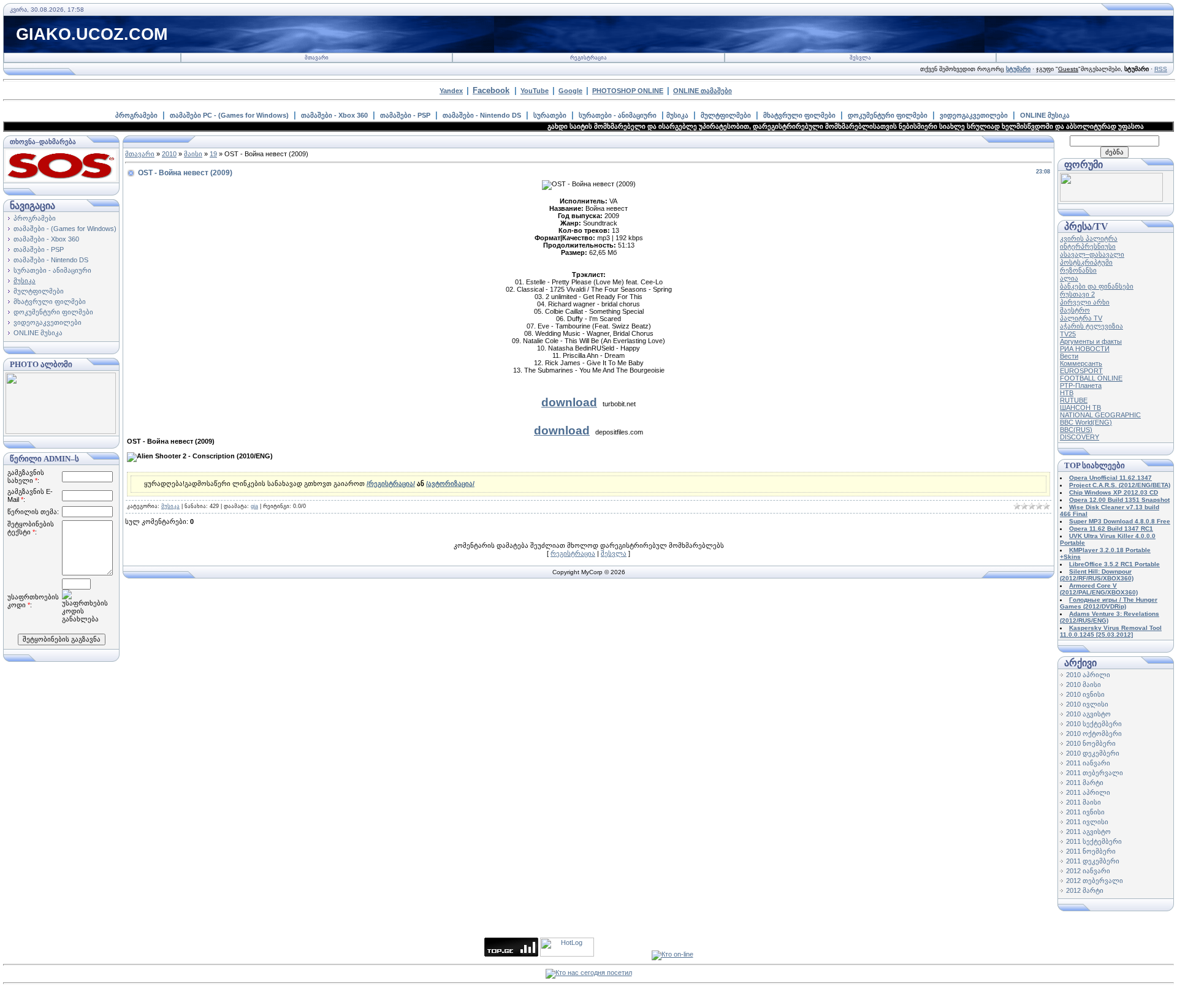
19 (213, 153)
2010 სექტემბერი (1094, 723)
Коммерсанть (1081, 363)
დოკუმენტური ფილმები (888, 115)
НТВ (1066, 392)
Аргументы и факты (1091, 341)
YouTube (534, 90)
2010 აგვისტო (1088, 714)
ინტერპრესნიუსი (1088, 246)
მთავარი (317, 58)
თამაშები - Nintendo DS (482, 115)
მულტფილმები (726, 115)
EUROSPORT (1081, 370)
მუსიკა (677, 115)
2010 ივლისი (1087, 704)
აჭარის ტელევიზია (1091, 326)
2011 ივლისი (1087, 821)
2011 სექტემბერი (1094, 841)
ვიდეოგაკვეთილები (974, 115)
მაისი (193, 153)
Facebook (491, 90)
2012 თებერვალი (1094, 880)
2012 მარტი (1084, 890)
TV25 (1068, 334)
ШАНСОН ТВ (1080, 407)
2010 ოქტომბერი (1094, 733)
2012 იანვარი (1088, 870)
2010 (169, 153)
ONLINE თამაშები (702, 90)
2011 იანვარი (1088, 763)
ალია (1069, 278)
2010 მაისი (1083, 684)
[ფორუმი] (1111, 199)
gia (254, 506)
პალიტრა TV (1081, 318)
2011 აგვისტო (1088, 831)
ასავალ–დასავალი (1092, 254)
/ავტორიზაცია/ (450, 483)
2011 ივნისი (1085, 812)
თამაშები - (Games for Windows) (64, 228)
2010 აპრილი (1088, 674)
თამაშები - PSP (405, 115)
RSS (1160, 69)
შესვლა (860, 58)
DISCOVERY (1079, 437)
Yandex (451, 90)
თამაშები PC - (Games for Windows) (229, 115)
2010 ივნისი (1085, 694)
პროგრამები (136, 115)
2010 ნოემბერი (1091, 743)
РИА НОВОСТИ (1085, 348)
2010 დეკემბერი (1092, 753)
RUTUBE (1073, 400)
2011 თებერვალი (1094, 772)
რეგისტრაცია (588, 58)
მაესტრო (1075, 310)
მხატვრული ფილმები (799, 115)
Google (570, 90)
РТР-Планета (1081, 385)
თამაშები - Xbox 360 (334, 115)
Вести (1069, 356)
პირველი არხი (1085, 302)
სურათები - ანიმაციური (618, 115)
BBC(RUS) (1076, 429)
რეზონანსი (1078, 270)
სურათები (549, 115)
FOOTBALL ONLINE (1091, 378)
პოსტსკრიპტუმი (1086, 262)
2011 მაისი (1083, 802)
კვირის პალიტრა (1089, 238)
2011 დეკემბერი (1092, 861)
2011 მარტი (1084, 782)
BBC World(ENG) (1086, 422)
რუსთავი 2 (1077, 294)
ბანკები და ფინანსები (1096, 286)
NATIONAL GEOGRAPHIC (1100, 415)
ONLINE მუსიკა (1045, 115)
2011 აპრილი (1088, 792)
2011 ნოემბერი (1091, 851)
